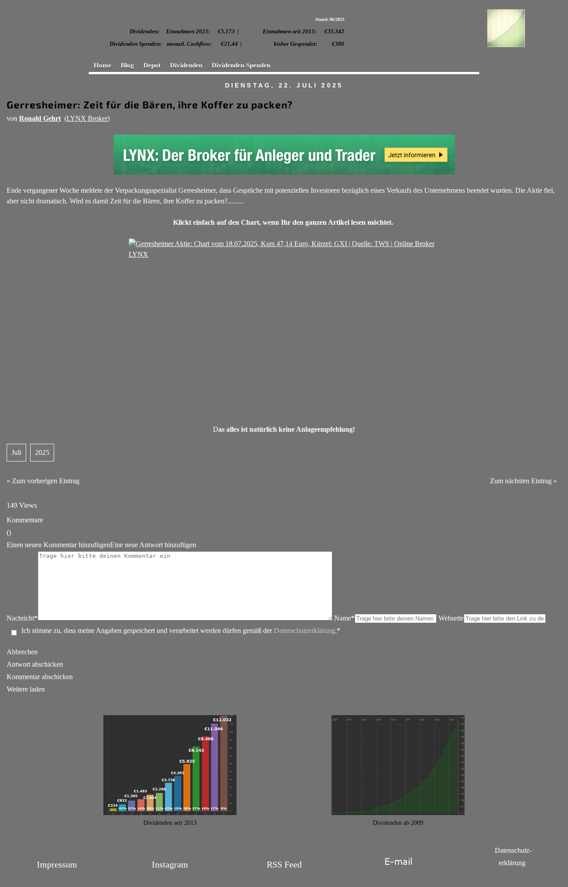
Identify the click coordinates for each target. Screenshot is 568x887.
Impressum (57, 864)
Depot (152, 65)
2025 (42, 452)
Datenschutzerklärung (304, 630)
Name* (344, 618)
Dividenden (186, 65)
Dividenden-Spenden (241, 65)
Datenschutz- (513, 850)
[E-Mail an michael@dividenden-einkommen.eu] (398, 871)
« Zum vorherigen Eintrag (43, 481)
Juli (16, 452)
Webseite (451, 618)
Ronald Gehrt (40, 118)
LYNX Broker (87, 118)
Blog (127, 65)
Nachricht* (22, 618)
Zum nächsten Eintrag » (523, 481)
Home (102, 65)
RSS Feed (284, 864)
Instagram (170, 864)
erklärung (512, 863)
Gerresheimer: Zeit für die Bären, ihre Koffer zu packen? (150, 105)
